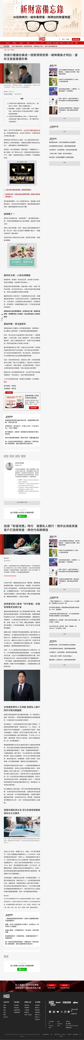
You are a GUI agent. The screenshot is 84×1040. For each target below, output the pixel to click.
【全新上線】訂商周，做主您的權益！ (61, 153)
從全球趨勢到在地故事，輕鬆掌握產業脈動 (62, 146)
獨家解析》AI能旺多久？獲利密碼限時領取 (62, 660)
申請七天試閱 (27, 1014)
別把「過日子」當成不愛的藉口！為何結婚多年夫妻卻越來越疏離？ (69, 99)
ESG (42, 43)
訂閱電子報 (74, 1013)
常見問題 (69, 1034)
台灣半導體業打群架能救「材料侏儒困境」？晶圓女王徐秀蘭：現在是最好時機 (69, 72)
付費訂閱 (64, 985)
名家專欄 (16, 1005)
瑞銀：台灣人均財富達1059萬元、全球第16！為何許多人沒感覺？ (22, 925)
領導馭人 (13, 49)
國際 (4, 1007)
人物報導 (26, 1010)
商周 (5, 49)
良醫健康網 (17, 1012)
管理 (8, 49)
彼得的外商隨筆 (8, 94)
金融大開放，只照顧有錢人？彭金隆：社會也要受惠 (22, 931)
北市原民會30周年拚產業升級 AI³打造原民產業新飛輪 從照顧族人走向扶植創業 (64, 615)
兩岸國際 (26, 1007)
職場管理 (26, 1012)
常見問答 (37, 1010)
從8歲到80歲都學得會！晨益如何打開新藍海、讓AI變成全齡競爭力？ (69, 110)
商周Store (63, 43)
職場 (12, 456)
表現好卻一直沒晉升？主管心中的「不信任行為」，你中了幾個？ (22, 427)
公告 (51, 1034)
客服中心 (37, 1007)
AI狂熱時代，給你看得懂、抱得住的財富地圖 (63, 150)
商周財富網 (17, 1010)
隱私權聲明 (75, 1034)
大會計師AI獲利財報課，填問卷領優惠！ (18, 190)
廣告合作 (64, 1034)
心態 (23, 456)
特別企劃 (16, 1007)
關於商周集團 (46, 1034)
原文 (5, 382)
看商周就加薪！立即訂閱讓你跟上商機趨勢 (62, 142)
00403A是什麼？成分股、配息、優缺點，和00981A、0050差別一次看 (62, 627)
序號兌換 (37, 1019)
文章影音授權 (57, 1034)
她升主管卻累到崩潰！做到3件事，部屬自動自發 (22, 438)
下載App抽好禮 (74, 1010)
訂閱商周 (37, 1005)
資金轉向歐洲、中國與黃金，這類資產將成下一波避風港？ (22, 937)
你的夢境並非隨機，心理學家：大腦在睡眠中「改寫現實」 (69, 90)
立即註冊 (51, 985)
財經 (6, 956)
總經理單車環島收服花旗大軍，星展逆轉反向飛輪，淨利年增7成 (22, 421)
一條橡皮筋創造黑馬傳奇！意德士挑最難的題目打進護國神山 (22, 919)
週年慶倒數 (76, 39)
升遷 (17, 456)
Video (35, 43)
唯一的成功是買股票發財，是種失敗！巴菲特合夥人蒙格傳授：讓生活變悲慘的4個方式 (22, 442)
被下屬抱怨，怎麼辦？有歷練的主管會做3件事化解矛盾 (22, 433)
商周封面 (26, 1005)
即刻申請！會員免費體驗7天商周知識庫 (61, 157)
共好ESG (5, 1017)
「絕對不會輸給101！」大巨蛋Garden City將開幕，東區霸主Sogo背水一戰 (64, 602)
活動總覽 (37, 1012)
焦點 (4, 1005)
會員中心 (37, 1017)
